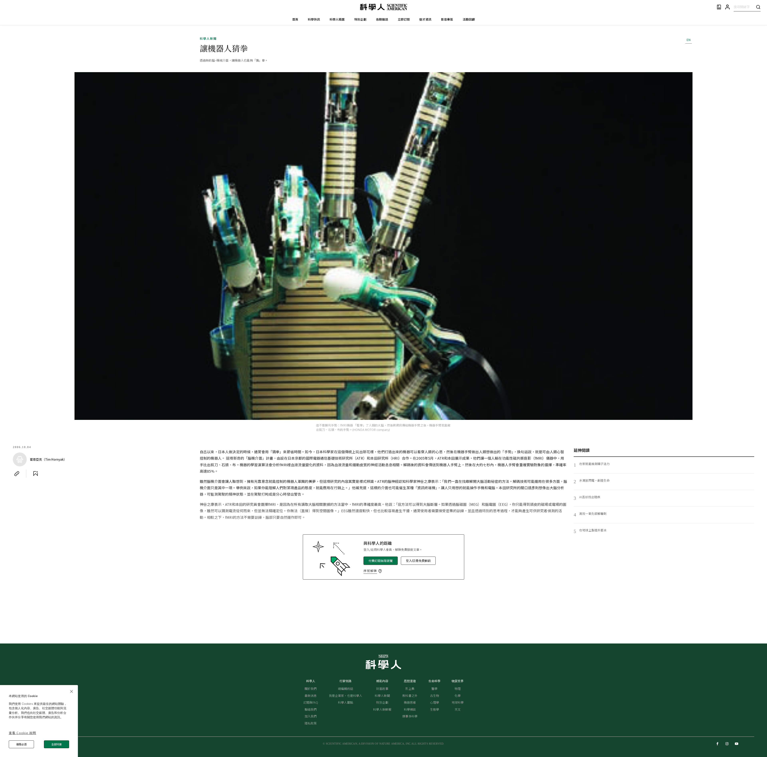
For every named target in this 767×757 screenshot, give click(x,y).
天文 (458, 709)
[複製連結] (17, 474)
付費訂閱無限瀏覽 (381, 561)
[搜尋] (758, 7)
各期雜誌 (382, 19)
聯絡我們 (311, 709)
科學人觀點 (345, 702)
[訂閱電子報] (719, 7)
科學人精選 (337, 19)
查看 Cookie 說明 (22, 733)
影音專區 (447, 19)
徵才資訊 (425, 19)
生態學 (434, 709)
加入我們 (311, 716)
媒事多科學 (409, 716)
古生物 (434, 695)
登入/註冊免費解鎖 (418, 560)
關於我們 (311, 688)
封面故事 (382, 688)
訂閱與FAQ (310, 702)
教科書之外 (409, 695)
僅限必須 (21, 744)
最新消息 (311, 695)
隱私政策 (311, 723)
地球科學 (458, 702)
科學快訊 (314, 19)
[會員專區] (727, 7)
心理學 (434, 702)
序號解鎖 (370, 571)
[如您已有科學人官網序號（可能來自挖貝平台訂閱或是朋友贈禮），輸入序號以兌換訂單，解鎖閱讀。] (380, 571)
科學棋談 (410, 709)
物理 (458, 688)
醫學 (434, 688)
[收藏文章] (36, 474)
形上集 (409, 688)
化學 (458, 695)
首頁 (295, 19)
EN (689, 40)
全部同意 (56, 744)
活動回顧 (469, 19)
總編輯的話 (345, 688)
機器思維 (410, 702)
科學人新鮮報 (382, 709)
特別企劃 (360, 19)
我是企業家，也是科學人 (345, 695)
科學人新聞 (208, 38)
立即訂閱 (404, 19)
